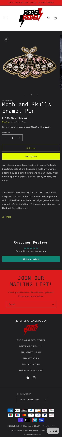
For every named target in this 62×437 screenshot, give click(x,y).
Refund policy (49, 426)
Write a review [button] (31, 259)
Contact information (32, 435)
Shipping (5, 122)
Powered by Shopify (32, 426)
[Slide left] (24, 95)
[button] (6, 18)
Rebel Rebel (19, 426)
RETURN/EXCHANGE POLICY (31, 321)
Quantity (6, 132)
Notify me (31, 156)
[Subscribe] (53, 304)
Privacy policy (16, 430)
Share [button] (8, 217)
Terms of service (31, 430)
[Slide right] (37, 95)
